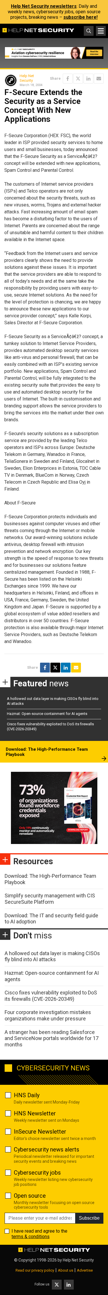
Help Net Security (27, 78)
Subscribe (89, 1218)
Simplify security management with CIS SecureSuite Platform (50, 898)
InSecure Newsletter (40, 1131)
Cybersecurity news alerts (46, 1149)
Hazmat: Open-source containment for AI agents (47, 713)
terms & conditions (31, 1236)
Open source (30, 1195)
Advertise (85, 1270)
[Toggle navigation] (101, 31)
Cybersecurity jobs (37, 1172)
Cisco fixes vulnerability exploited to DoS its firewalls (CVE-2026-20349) (51, 996)
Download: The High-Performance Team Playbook (47, 752)
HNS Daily (26, 1095)
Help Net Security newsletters (44, 6)
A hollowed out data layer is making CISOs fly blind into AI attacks (52, 956)
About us (65, 1270)
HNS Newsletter (35, 1113)
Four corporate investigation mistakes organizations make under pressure (48, 1015)
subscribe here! (80, 17)
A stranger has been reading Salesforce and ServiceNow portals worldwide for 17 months (51, 1038)
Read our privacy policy (35, 1270)
